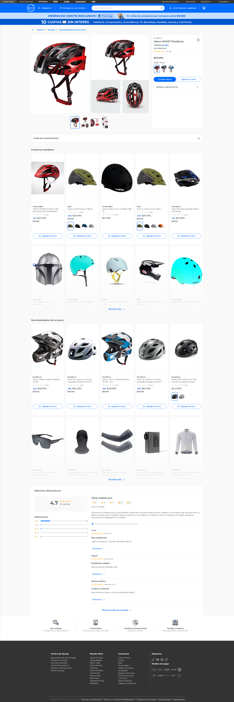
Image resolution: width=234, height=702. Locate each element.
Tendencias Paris (97, 681)
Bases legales (179, 699)
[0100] (182, 396)
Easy (120, 663)
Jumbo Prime (8, 2)
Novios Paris (190, 2)
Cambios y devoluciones (61, 668)
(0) (48, 214)
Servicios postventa (59, 663)
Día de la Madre (96, 670)
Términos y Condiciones (91, 699)
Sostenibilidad (96, 660)
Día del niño (95, 673)
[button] (73, 8)
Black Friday (95, 663)
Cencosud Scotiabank (170, 2)
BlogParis (94, 683)
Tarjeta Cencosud (125, 668)
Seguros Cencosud (126, 673)
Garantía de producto (60, 665)
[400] (85, 226)
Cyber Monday (96, 665)
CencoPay (122, 678)
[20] (154, 226)
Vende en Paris (96, 658)
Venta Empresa (124, 681)
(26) (170, 51)
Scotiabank (123, 670)
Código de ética (164, 699)
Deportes (40, 30)
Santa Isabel (123, 665)
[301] (71, 226)
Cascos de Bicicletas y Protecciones (72, 30)
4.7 (167, 51)
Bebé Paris (94, 678)
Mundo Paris (205, 2)
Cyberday (94, 668)
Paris (167, 45)
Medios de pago (57, 670)
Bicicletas (51, 30)
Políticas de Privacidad (146, 699)
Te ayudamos (224, 2)
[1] (78, 226)
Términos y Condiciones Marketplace (119, 699)
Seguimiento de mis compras (63, 658)
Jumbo (121, 660)
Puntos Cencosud (26, 2)
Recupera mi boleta (59, 660)
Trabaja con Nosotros (127, 683)
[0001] (175, 396)
